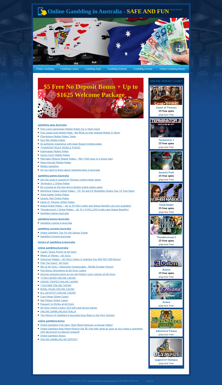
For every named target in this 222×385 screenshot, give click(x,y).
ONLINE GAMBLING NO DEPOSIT (59, 339)
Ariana (166, 302)
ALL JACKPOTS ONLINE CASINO (58, 292)
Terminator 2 (166, 139)
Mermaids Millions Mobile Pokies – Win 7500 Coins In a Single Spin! (76, 158)
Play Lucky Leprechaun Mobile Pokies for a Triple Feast (70, 128)
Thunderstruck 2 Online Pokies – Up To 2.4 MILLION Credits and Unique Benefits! (84, 209)
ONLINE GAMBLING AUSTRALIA (58, 311)
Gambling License (142, 68)
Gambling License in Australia (56, 223)
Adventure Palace (166, 330)
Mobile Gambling (49, 166)
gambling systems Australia (54, 228)
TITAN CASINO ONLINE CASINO (58, 277)
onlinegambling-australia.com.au (103, 380)
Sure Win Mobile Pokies (52, 140)
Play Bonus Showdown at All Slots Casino (63, 270)
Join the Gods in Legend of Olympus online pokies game (70, 179)
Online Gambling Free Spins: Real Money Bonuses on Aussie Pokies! (76, 324)
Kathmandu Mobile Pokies (54, 151)
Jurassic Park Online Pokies (54, 198)
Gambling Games (69, 68)
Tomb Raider (166, 204)
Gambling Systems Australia (55, 236)
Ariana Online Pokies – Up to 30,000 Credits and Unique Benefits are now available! (85, 205)
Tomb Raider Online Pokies (54, 194)
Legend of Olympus (166, 359)
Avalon (166, 269)
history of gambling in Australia (56, 242)
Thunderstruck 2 (166, 237)
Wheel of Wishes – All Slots (55, 255)
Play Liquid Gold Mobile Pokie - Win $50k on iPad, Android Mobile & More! (80, 132)
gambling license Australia (53, 218)
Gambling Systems (117, 68)
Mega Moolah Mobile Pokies (55, 162)
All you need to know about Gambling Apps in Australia (70, 170)
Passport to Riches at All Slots (57, 304)
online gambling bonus (51, 320)
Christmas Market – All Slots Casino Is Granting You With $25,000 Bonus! (80, 259)
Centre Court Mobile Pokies (55, 155)
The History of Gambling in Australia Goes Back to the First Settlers (77, 315)
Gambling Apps (93, 68)
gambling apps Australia (52, 124)
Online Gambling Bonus (172, 68)
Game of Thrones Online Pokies (57, 202)
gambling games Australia (53, 175)
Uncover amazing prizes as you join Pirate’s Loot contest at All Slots (77, 274)
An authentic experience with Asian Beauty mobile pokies (71, 143)
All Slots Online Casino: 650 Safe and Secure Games (68, 307)
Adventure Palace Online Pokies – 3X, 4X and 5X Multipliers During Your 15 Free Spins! (87, 190)
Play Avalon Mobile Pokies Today (58, 136)
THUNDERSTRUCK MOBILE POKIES (60, 147)
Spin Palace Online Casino (54, 300)
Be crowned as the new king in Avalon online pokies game (71, 187)
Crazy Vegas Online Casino (54, 296)
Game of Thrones (166, 107)
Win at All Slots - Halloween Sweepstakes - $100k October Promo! (76, 266)
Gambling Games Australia (54, 213)
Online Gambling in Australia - (108, 11)
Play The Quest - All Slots (54, 263)
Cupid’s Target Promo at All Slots (58, 251)
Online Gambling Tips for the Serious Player (64, 232)
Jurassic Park (166, 172)
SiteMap (149, 380)
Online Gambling (45, 68)
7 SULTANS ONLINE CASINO (55, 285)
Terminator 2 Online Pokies (55, 183)
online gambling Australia (53, 247)
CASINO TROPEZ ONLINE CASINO (59, 281)
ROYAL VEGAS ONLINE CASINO (57, 289)
